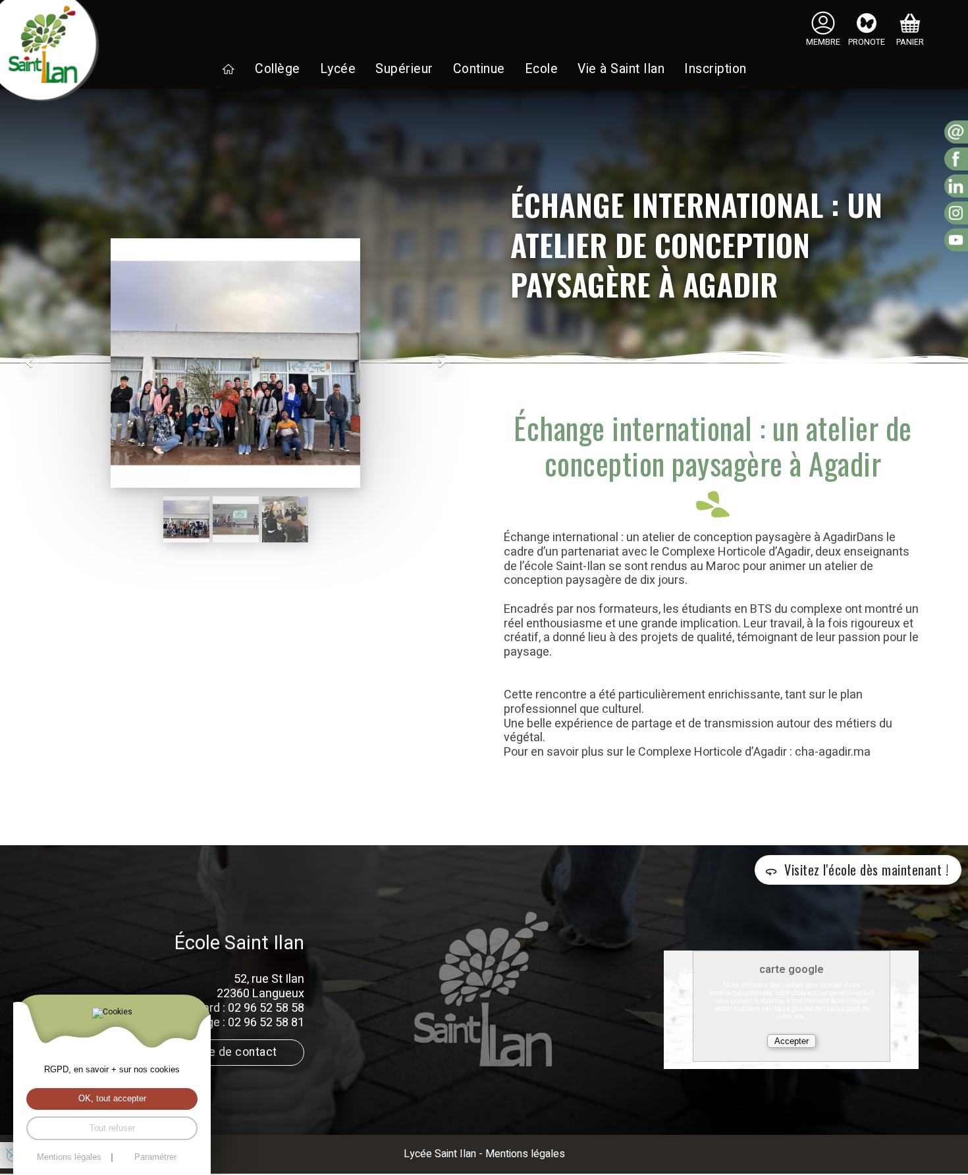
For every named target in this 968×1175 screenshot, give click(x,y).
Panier (910, 42)
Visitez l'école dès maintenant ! (866, 869)
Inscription (715, 69)
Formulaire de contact (217, 1052)
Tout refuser (112, 1128)
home (229, 69)
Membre (823, 42)
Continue (479, 69)
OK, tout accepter (112, 1098)
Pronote (866, 42)
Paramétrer (155, 1157)
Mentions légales (525, 1154)
